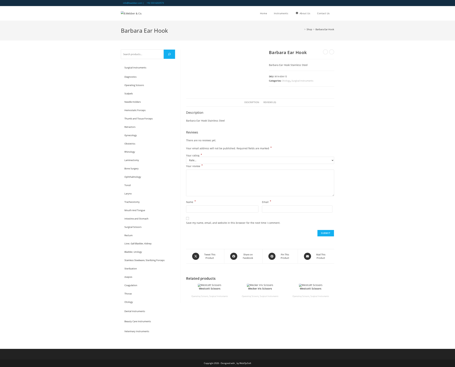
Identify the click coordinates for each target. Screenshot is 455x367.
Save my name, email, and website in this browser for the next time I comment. (233, 222)
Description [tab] (251, 102)
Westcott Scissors (209, 288)
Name (191, 202)
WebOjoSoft (245, 363)
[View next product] (331, 51)
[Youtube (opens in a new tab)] (332, 3)
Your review (194, 166)
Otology (286, 80)
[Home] (302, 29)
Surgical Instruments (302, 80)
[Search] (169, 54)
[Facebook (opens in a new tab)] (329, 3)
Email (266, 202)
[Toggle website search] (334, 13)
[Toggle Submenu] (169, 68)
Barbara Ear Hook (324, 29)
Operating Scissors (199, 296)
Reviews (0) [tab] (269, 102)
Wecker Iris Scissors (260, 288)
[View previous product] (325, 51)
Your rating (194, 155)
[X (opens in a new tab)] (325, 3)
